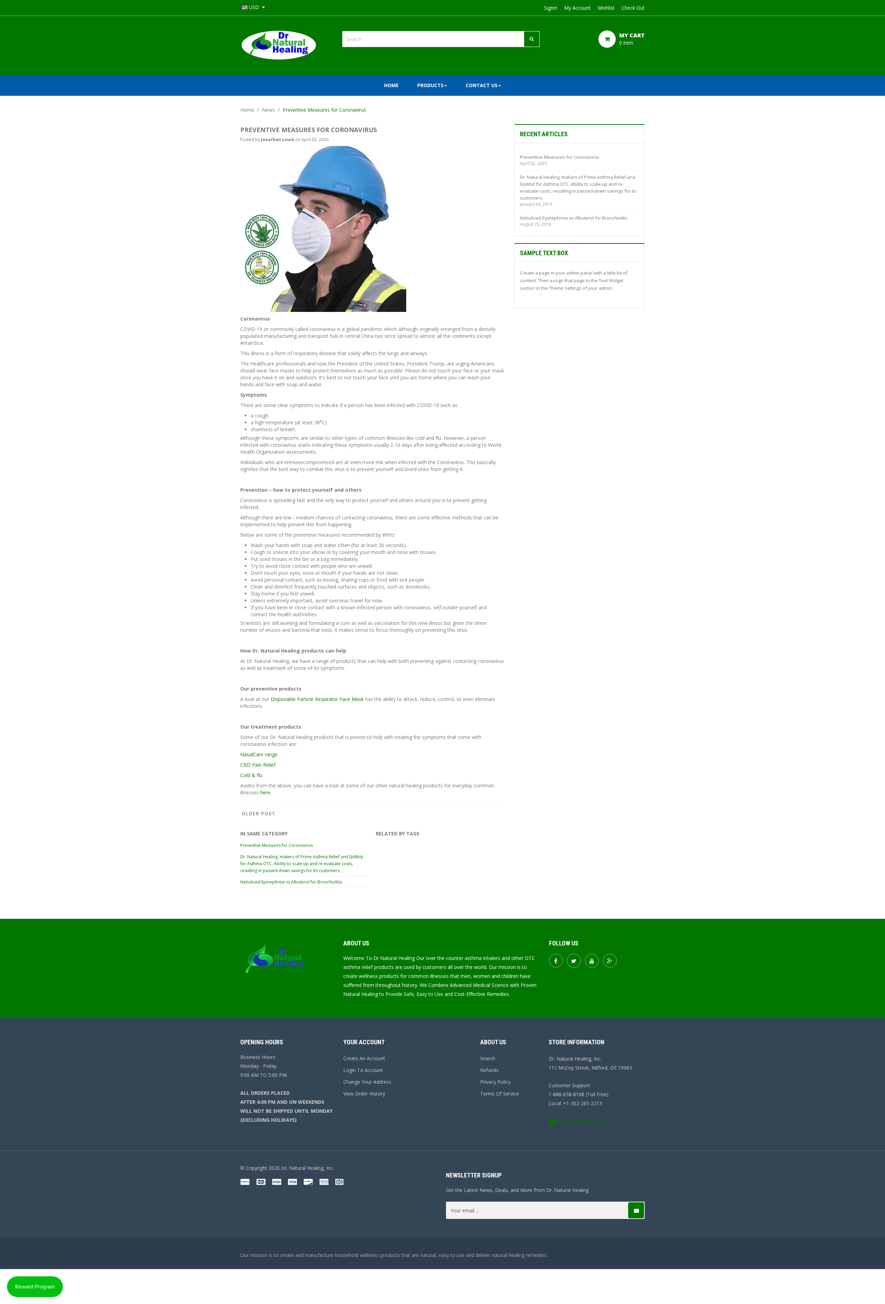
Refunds (489, 1070)
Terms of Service (499, 1093)
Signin (550, 7)
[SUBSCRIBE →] (636, 1210)
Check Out (633, 7)
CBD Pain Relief (258, 764)
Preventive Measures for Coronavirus (276, 845)
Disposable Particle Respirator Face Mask (317, 699)
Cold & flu (251, 775)
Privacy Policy (495, 1082)
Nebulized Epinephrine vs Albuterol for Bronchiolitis (291, 882)
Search (487, 1058)
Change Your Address (367, 1082)
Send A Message (580, 1121)
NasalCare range (259, 754)
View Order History (364, 1093)
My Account (577, 7)
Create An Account (364, 1058)
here (265, 792)
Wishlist (606, 7)
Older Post (259, 813)
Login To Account (363, 1070)
